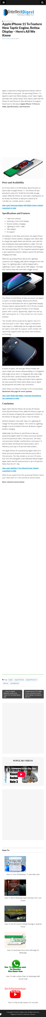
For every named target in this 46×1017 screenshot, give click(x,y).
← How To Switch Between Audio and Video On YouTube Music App (12, 694)
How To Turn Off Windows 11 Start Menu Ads (23, 874)
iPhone (5, 683)
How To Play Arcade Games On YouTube (23, 1002)
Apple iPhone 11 (31, 680)
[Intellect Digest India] (19, 11)
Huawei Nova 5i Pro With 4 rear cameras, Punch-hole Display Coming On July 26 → (33, 694)
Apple (11, 680)
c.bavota (32, 1014)
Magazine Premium (17, 1014)
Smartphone (8, 21)
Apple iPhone (19, 680)
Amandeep (7, 38)
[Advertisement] (23, 65)
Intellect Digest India (21, 1012)
